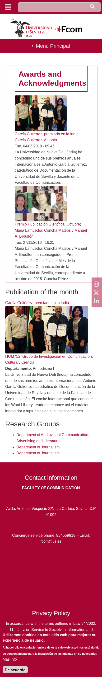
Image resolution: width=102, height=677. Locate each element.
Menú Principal (53, 46)
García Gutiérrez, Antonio (36, 140)
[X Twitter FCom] (97, 292)
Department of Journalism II (39, 453)
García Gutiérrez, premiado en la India (47, 134)
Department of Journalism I (38, 447)
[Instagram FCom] (97, 284)
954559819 (65, 535)
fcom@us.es (51, 541)
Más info (10, 659)
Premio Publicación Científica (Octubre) (48, 224)
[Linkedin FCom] (97, 301)
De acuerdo (15, 670)
